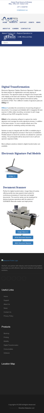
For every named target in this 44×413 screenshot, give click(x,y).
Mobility (6, 341)
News (6, 308)
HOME (5, 22)
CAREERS (15, 29)
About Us (7, 304)
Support (23, 22)
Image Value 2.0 (23, 232)
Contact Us (7, 312)
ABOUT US (6, 29)
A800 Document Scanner (23, 243)
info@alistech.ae (22, 10)
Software (7, 353)
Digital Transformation (11, 345)
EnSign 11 (12, 176)
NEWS (38, 22)
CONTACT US (25, 29)
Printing (6, 337)
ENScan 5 (5, 108)
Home (6, 296)
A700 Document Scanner (23, 237)
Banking (6, 333)
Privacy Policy (8, 316)
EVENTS (31, 22)
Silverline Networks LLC (26, 408)
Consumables (8, 349)
